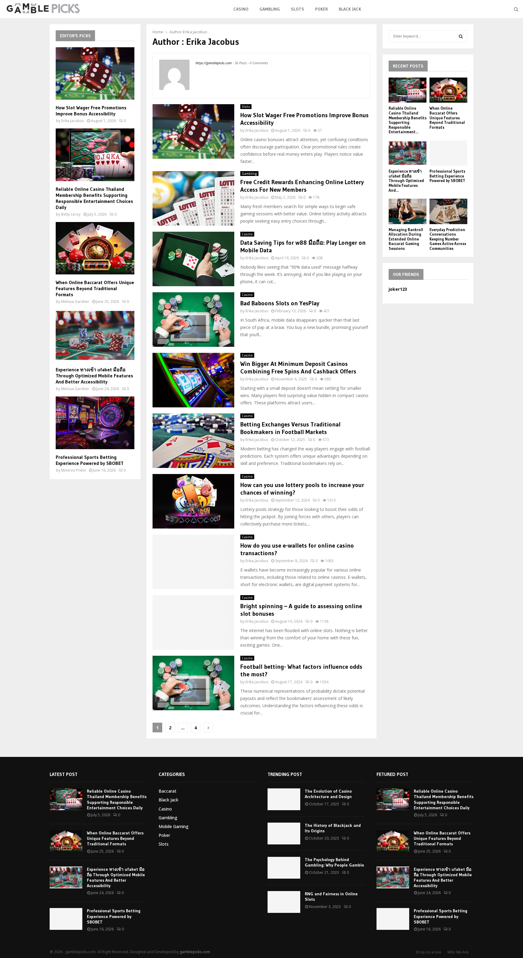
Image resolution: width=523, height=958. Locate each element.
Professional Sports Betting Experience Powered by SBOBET (89, 460)
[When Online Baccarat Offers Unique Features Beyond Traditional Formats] (95, 248)
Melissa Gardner (75, 301)
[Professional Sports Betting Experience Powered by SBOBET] (95, 422)
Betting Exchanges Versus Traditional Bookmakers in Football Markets (290, 428)
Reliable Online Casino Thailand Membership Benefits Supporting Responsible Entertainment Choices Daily (94, 198)
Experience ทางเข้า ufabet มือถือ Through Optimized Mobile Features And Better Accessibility (94, 375)
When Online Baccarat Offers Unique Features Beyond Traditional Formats (95, 288)
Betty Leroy (71, 214)
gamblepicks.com (195, 951)
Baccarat (167, 791)
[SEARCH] (460, 36)
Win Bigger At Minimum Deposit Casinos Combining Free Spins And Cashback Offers (298, 367)
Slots (297, 9)
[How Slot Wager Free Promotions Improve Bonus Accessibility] (95, 73)
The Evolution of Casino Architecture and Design (328, 793)
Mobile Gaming (174, 826)
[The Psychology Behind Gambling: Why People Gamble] (284, 868)
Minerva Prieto (73, 470)
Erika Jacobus (195, 32)
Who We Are (458, 952)
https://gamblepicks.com (214, 63)
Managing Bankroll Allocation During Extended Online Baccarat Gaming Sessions (406, 239)
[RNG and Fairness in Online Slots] (284, 902)
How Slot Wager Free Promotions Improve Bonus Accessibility (91, 110)
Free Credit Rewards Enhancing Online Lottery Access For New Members (302, 185)
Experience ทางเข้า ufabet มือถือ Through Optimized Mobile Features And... (406, 180)
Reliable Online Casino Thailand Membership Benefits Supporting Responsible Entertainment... (407, 120)
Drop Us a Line (428, 952)
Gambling (269, 9)
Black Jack (350, 9)
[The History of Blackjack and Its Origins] (284, 833)
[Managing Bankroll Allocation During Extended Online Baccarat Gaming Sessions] (407, 211)
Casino (240, 9)
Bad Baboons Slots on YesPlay (279, 303)
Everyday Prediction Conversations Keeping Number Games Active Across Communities (447, 239)
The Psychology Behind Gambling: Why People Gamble (334, 862)
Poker (321, 9)
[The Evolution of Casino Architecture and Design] (284, 799)
